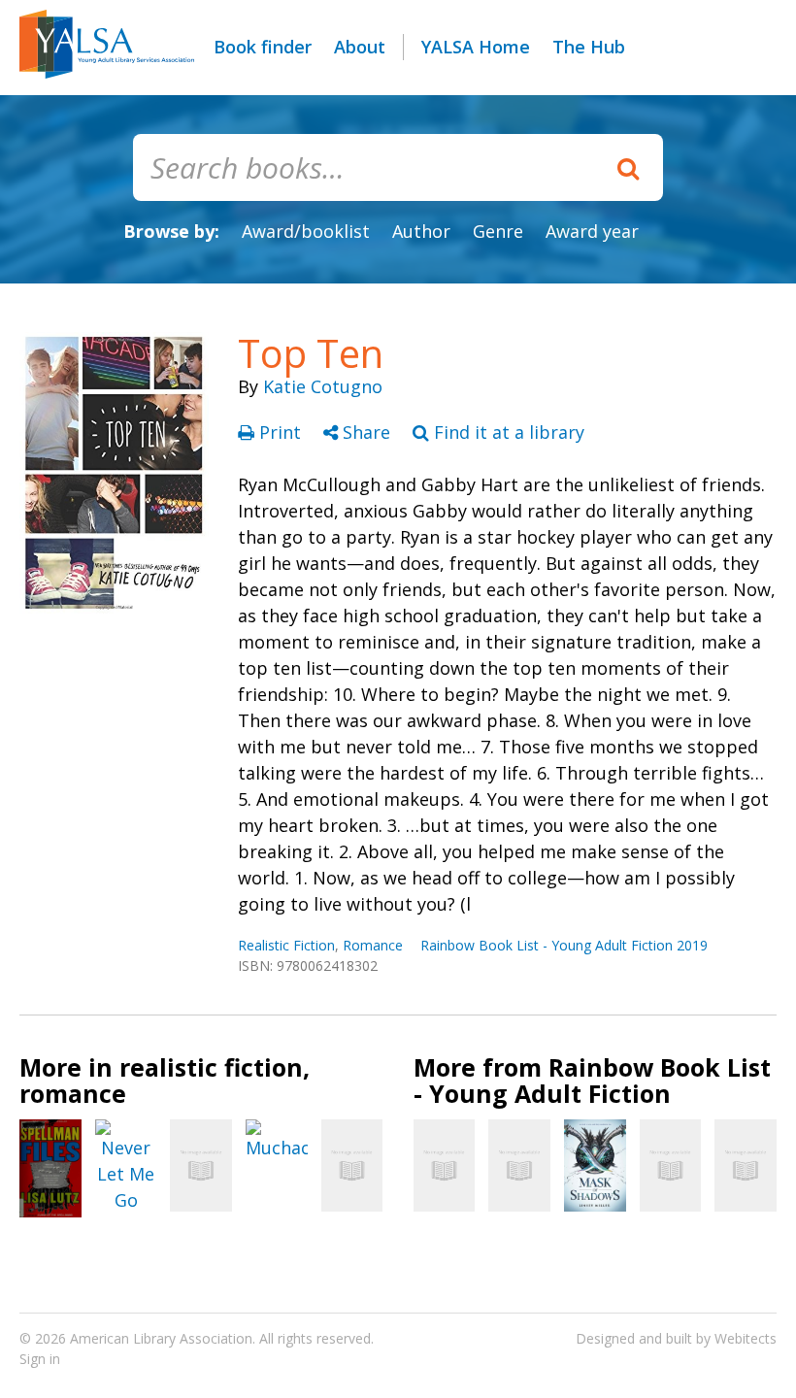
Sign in (39, 1358)
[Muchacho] (277, 1140)
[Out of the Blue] (445, 1165)
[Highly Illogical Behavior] (745, 1165)
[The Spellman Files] (50, 1168)
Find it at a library (506, 432)
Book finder (263, 46)
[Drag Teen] (671, 1165)
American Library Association (161, 1338)
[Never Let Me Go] (126, 1166)
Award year (592, 231)
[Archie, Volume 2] (201, 1165)
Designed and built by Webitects (676, 1338)
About (359, 46)
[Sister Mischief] (352, 1165)
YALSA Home (475, 46)
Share (366, 432)
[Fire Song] (519, 1165)
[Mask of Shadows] (595, 1166)
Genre (498, 231)
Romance (373, 945)
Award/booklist (306, 231)
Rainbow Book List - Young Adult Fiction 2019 (564, 945)
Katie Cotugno (322, 386)
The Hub (588, 46)
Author (421, 231)
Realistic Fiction (286, 945)
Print (280, 432)
